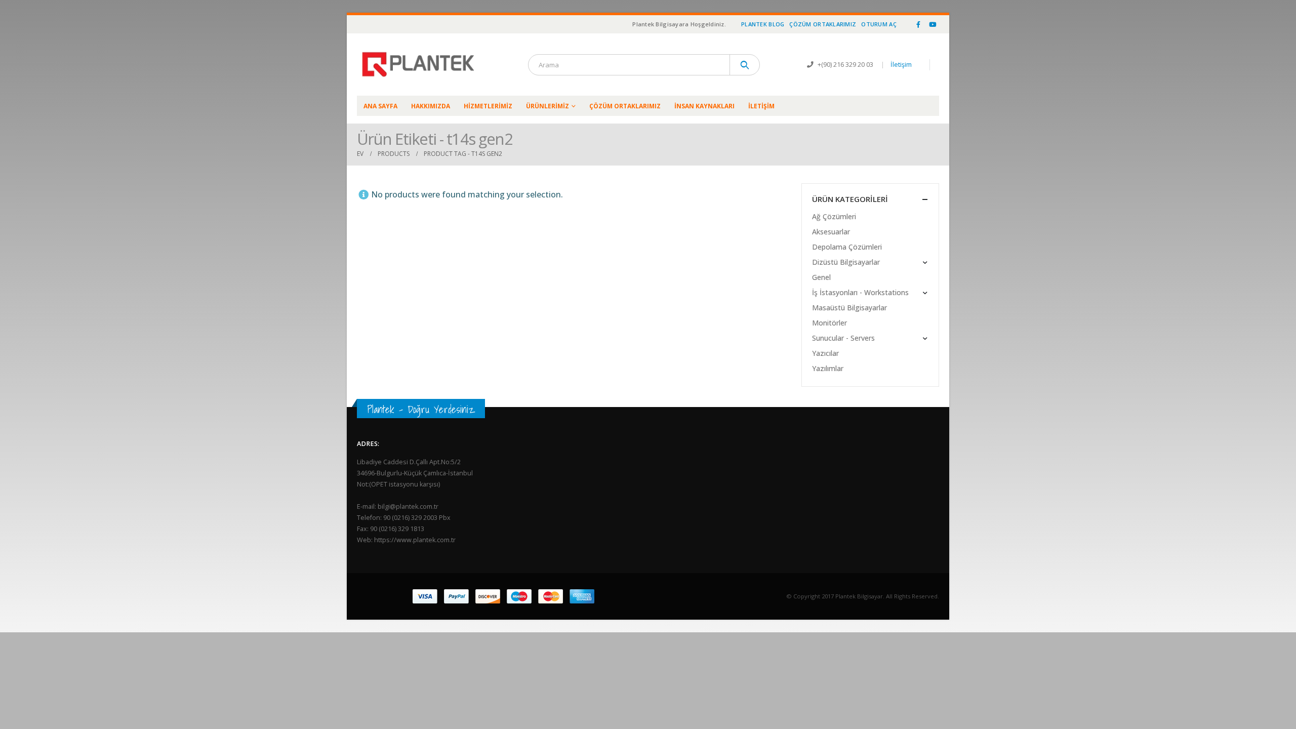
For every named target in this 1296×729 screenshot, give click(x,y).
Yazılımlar (827, 368)
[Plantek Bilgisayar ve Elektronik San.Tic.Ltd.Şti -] (420, 64)
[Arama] (745, 65)
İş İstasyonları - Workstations (860, 292)
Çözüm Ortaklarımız (822, 24)
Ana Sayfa (380, 106)
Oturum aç (878, 24)
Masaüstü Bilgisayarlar (849, 307)
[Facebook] (918, 24)
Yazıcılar (825, 353)
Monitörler (829, 323)
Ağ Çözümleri (834, 216)
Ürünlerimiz (547, 106)
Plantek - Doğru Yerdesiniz (421, 409)
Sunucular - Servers (843, 338)
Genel (821, 277)
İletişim (901, 64)
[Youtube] (932, 24)
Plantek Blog (762, 24)
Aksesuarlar (831, 231)
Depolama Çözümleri (847, 247)
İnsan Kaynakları (704, 106)
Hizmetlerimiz (488, 106)
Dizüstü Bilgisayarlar (846, 262)
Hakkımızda (430, 106)
